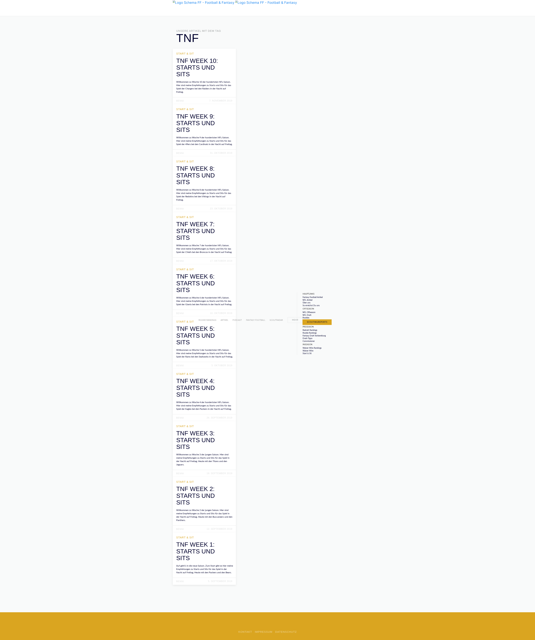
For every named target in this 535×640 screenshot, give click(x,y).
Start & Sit (307, 354)
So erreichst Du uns (311, 306)
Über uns (306, 303)
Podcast (237, 320)
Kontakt (245, 631)
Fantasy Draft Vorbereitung (314, 336)
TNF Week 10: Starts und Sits (197, 67)
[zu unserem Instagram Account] (183, 10)
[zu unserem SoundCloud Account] (179, 10)
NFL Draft (307, 315)
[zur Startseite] (203, 2)
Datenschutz (286, 631)
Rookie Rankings (207, 320)
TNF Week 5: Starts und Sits (195, 335)
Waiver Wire (308, 351)
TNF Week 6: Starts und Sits (195, 283)
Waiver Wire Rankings (312, 348)
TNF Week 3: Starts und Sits (195, 440)
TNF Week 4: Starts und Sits (195, 388)
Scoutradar (276, 320)
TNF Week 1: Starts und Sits (195, 551)
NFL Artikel (307, 300)
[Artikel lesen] (204, 87)
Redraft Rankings (310, 330)
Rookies (306, 318)
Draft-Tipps (307, 338)
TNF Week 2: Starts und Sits (195, 495)
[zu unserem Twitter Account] (175, 10)
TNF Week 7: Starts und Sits (195, 231)
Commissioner (309, 341)
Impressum (263, 631)
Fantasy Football (255, 320)
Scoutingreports (317, 322)
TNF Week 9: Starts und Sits (195, 123)
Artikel (224, 320)
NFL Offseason (309, 312)
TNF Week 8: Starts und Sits (195, 175)
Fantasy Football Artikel (313, 297)
